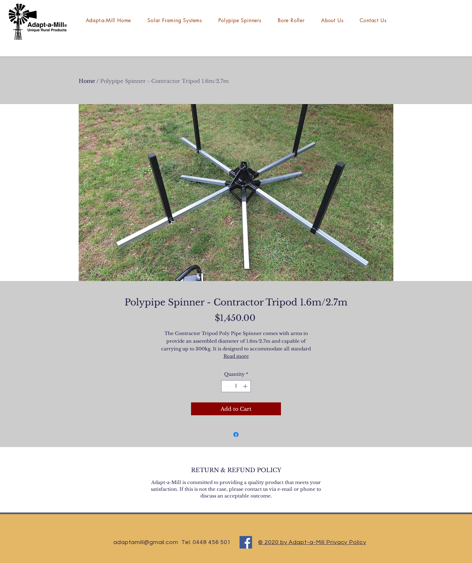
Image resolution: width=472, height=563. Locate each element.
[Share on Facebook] (236, 434)
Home (87, 81)
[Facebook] (246, 542)
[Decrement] (226, 386)
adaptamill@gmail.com (145, 542)
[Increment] (246, 386)
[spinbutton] (236, 386)
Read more (236, 356)
